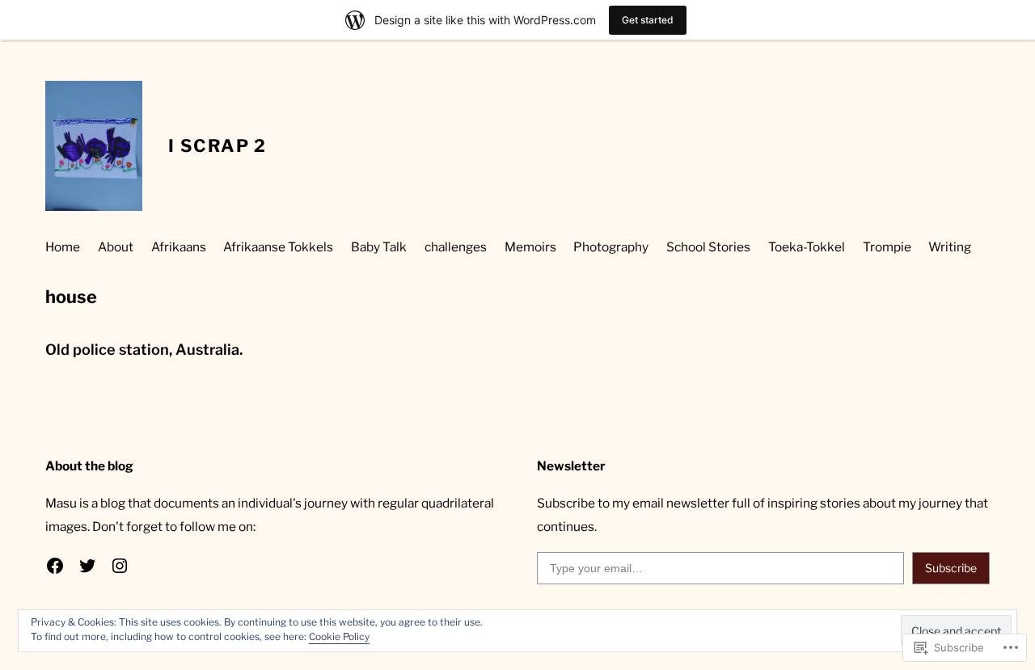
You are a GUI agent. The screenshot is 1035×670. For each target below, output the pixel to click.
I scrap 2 (217, 145)
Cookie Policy (339, 636)
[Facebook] (55, 565)
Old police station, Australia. (144, 349)
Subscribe (951, 568)
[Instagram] (119, 565)
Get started (648, 20)
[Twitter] (87, 565)
